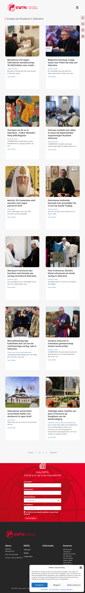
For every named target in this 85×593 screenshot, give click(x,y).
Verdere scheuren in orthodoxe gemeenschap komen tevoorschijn (60, 343)
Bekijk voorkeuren (74, 585)
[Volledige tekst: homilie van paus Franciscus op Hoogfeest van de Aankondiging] (63, 392)
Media (26, 553)
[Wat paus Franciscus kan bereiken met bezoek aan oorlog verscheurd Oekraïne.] (22, 251)
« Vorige (30, 452)
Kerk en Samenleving (68, 423)
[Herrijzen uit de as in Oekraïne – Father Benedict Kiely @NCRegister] (22, 111)
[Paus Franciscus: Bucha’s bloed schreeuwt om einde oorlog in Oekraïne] (63, 251)
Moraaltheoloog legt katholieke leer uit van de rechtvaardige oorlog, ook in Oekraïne (21, 344)
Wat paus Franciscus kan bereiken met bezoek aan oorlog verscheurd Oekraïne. (22, 273)
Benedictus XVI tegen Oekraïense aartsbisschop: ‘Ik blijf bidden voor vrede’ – (21, 62)
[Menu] (77, 7)
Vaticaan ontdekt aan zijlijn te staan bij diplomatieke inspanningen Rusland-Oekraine (62, 134)
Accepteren (39, 585)
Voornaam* (28, 482)
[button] (81, 568)
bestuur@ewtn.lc (17, 558)
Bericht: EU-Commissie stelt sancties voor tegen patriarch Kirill (21, 203)
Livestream (28, 556)
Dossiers (27, 549)
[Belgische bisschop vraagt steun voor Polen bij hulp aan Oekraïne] (63, 41)
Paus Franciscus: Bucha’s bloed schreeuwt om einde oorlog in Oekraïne (61, 273)
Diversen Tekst (12, 69)
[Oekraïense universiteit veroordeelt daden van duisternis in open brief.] (22, 392)
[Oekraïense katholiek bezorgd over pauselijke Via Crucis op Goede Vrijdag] (63, 181)
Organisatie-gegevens (66, 589)
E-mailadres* (28, 505)
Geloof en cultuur (54, 423)
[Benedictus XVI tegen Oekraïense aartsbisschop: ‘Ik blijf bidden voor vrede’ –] (22, 41)
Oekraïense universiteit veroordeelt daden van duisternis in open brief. (19, 414)
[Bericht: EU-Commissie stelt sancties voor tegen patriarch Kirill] (22, 181)
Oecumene (11, 209)
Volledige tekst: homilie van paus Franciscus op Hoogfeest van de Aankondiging (62, 415)
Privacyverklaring (54, 589)
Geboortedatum (29, 497)
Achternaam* (28, 489)
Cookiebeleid (44, 589)
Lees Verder (11, 76)
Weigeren (56, 585)
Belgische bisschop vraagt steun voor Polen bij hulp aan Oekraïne (63, 62)
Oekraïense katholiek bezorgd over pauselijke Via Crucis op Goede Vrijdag (62, 203)
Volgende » (54, 452)
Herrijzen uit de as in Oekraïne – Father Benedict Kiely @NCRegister (21, 133)
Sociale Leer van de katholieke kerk (19, 352)
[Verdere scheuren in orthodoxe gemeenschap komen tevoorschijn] (63, 321)
